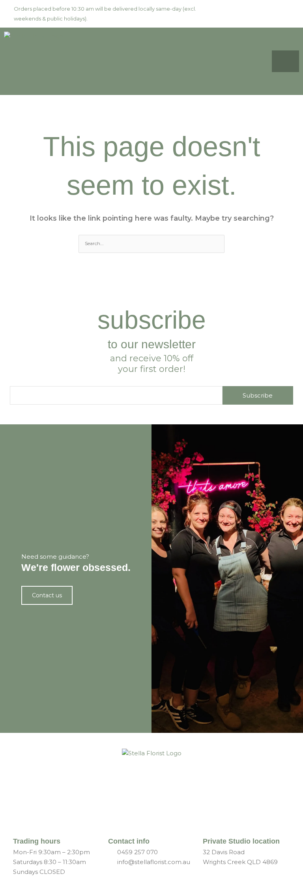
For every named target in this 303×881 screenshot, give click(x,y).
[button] (267, 61)
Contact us (47, 595)
